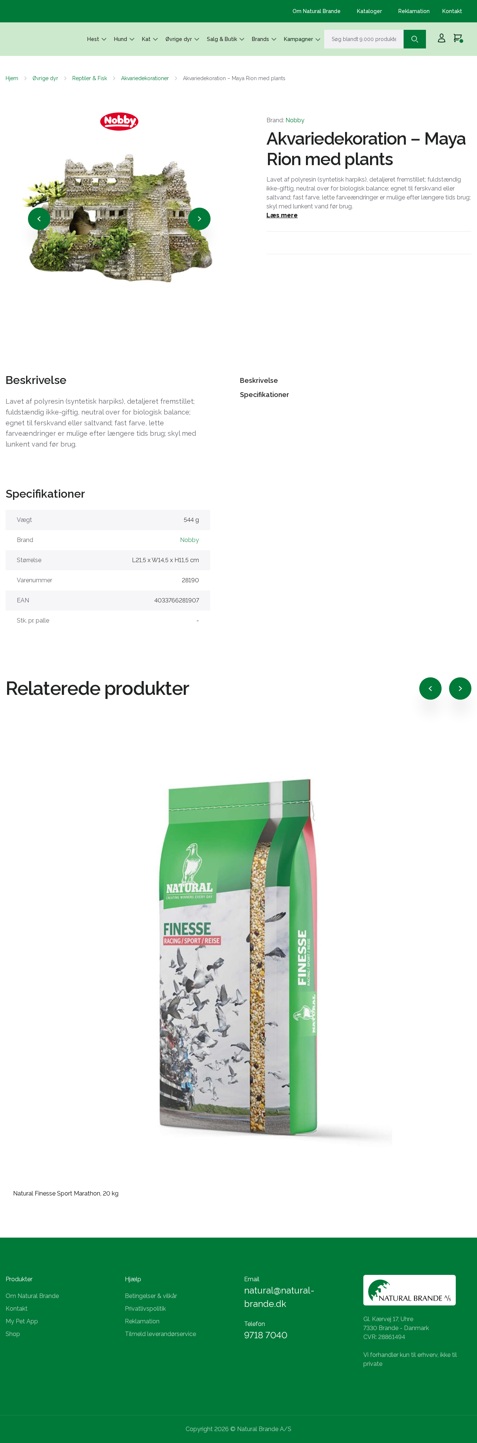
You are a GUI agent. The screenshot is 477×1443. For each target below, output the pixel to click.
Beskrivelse (259, 380)
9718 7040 (265, 1335)
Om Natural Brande (317, 11)
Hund (120, 39)
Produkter (19, 1279)
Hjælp (133, 1279)
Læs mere (282, 215)
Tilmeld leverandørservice (160, 1334)
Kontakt (452, 11)
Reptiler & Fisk (89, 78)
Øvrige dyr (178, 39)
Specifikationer (264, 394)
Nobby (294, 120)
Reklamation (414, 11)
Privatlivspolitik (145, 1308)
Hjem (12, 78)
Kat (146, 39)
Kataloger (369, 11)
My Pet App (22, 1321)
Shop (13, 1334)
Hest (93, 39)
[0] (458, 39)
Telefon (254, 1323)
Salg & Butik (222, 39)
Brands (260, 39)
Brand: (285, 120)
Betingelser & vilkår (151, 1295)
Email (251, 1279)
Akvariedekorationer (145, 78)
